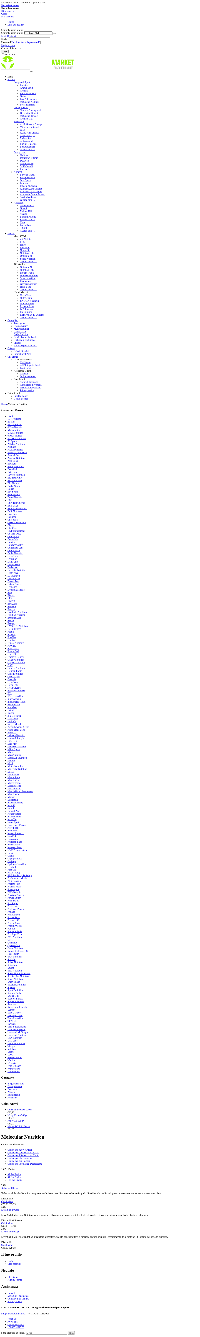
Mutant (11, 797)
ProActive (13, 906)
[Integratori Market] (37, 68)
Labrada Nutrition (16, 735)
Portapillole (25, 225)
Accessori (18, 202)
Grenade (12, 679)
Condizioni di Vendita (31, 384)
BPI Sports (13, 491)
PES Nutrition (14, 881)
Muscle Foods (14, 783)
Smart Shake (14, 981)
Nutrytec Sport (15, 847)
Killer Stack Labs (16, 729)
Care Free (12, 514)
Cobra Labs (13, 536)
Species (11, 987)
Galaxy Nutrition (16, 659)
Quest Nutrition (15, 948)
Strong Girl (13, 996)
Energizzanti (20, 152)
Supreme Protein (16, 1001)
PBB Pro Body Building (32, 314)
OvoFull (12, 867)
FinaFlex (12, 637)
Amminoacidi (26, 88)
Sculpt (11, 967)
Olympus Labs (15, 858)
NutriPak (12, 836)
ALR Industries (15, 449)
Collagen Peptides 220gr (20, 1109)
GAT (10, 665)
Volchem (12, 1049)
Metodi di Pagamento (30, 387)
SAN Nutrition (15, 956)
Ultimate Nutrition (29, 275)
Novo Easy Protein (17, 825)
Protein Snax (14, 923)
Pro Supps (13, 903)
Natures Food (14, 816)
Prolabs (11, 911)
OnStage (12, 861)
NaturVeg (12, 819)
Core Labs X (14, 550)
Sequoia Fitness (15, 998)
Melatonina (25, 138)
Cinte (22, 222)
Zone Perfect (14, 1071)
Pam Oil (12, 869)
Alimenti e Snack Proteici (32, 194)
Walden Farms (15, 1057)
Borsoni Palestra (28, 216)
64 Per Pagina (14, 1177)
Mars (10, 752)
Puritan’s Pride (15, 931)
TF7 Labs (12, 1021)
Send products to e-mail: (13, 1332)
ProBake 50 (13, 900)
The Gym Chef (15, 1015)
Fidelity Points (21, 396)
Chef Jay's (13, 519)
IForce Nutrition (15, 696)
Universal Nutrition (17, 1035)
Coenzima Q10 (27, 135)
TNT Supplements (17, 1026)
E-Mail (4, 39)
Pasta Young (14, 872)
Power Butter (14, 897)
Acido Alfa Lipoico (29, 132)
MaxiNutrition (15, 755)
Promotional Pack (22, 354)
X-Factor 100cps (9, 1188)
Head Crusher (14, 687)
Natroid (11, 805)
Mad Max (12, 743)
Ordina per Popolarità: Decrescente (25, 1163)
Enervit (11, 601)
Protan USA (14, 920)
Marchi (11, 233)
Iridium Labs (14, 704)
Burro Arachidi (27, 177)
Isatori (23, 244)
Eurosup (12, 606)
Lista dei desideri (16, 24)
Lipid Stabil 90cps (10, 1209)
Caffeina (24, 155)
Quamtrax (12, 942)
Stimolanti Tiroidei (29, 116)
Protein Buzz (14, 917)
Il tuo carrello (7, 11)
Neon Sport (13, 822)
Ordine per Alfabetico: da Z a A (23, 1155)
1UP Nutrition (27, 303)
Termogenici (20, 323)
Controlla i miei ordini (12, 33)
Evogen (11, 623)
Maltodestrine (26, 163)
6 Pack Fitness (15, 435)
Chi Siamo (13, 356)
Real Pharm (13, 953)
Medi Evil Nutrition (17, 757)
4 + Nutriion (26, 239)
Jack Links (13, 718)
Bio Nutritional (15, 480)
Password (6, 42)
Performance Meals (17, 878)
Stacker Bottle (14, 993)
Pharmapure (26, 281)
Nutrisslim (13, 839)
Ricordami (9, 54)
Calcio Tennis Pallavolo (25, 337)
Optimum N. (26, 256)
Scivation (12, 965)
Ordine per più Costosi (19, 1161)
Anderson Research (17, 452)
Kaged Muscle (15, 724)
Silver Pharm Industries (19, 973)
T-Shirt (23, 228)
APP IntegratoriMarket (31, 365)
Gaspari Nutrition (28, 284)
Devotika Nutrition (17, 570)
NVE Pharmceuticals (18, 850)
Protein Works (27, 272)
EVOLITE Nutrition (18, 626)
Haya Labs (25, 286)
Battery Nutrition (16, 466)
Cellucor (12, 517)
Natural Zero (14, 811)
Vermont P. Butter (16, 1043)
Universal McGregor (18, 1032)
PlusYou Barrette (16, 895)
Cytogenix (13, 556)
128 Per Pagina (15, 1180)
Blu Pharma (13, 483)
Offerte (11, 348)
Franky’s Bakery (16, 657)
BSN (10, 500)
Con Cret (12, 542)
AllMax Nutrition (16, 444)
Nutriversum (26, 298)
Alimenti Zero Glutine (31, 191)
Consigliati (13, 320)
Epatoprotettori (27, 146)
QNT (10, 939)
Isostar (11, 713)
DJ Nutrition (14, 575)
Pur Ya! (11, 928)
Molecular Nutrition (17, 769)
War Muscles (14, 1068)
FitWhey (12, 645)
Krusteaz (12, 732)
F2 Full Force (14, 629)
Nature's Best (14, 813)
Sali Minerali (26, 166)
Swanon (12, 1004)
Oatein (11, 853)
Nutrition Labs (27, 253)
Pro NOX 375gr (16, 1120)
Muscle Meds (14, 785)
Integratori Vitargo (29, 158)
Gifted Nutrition (15, 673)
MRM (11, 771)
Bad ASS (12, 463)
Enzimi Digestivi (28, 144)
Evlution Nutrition (16, 615)
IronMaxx (12, 707)
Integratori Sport (22, 82)
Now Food (13, 827)
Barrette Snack (27, 174)
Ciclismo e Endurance (24, 340)
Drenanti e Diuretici (30, 113)
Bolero (11, 489)
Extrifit (11, 620)
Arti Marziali (20, 331)
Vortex (11, 1052)
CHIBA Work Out (17, 522)
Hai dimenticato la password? (25, 42)
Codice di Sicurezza (11, 48)
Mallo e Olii (26, 211)
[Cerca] (31, 71)
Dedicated (13, 567)
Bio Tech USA (15, 477)
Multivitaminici (21, 328)
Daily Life (13, 561)
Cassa (4, 13)
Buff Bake (13, 505)
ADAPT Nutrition (17, 438)
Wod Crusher (14, 1066)
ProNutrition (26, 312)
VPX (10, 1054)
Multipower (13, 774)
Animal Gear (14, 455)
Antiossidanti (26, 141)
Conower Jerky (15, 545)
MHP (10, 763)
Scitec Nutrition (27, 258)
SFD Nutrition (15, 970)
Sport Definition (15, 990)
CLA (22, 130)
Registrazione (8, 45)
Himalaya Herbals (16, 690)
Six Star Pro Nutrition (18, 976)
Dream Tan (13, 581)
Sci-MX (11, 959)
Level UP (25, 247)
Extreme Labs (27, 306)
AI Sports (12, 441)
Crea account (14, 1263)
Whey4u (12, 1063)
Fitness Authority (16, 643)
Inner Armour (14, 699)
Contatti (24, 373)
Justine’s (12, 721)
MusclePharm (14, 788)
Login (4, 36)
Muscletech (13, 794)
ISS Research (14, 715)
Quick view (7, 1201)
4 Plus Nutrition (15, 427)
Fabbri (11, 631)
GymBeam (13, 682)
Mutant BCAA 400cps (19, 1126)
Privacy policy (27, 390)
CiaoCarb (12, 528)
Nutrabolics (13, 830)
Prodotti (11, 79)
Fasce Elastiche (27, 219)
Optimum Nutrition (17, 864)
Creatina (24, 90)
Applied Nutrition (16, 458)
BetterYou (13, 472)
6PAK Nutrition (15, 433)
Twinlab (12, 1024)
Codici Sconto (21, 398)
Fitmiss (11, 640)
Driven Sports (14, 584)
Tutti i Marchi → (28, 261)
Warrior (11, 1060)
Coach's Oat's (14, 533)
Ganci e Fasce (27, 205)
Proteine (24, 85)
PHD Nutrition (15, 892)
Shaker (23, 214)
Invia (71, 1333)
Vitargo (11, 1046)
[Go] (54, 33)
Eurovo (11, 609)
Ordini (11, 22)
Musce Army (14, 777)
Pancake (24, 183)
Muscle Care (14, 780)
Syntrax (11, 1010)
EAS (10, 592)
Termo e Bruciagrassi (30, 110)
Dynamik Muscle (16, 589)
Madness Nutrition (17, 746)
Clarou (11, 525)
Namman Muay (15, 802)
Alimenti (18, 172)
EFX (22, 242)
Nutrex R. (25, 250)
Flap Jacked (13, 648)
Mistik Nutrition (15, 766)
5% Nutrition (14, 430)
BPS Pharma (26, 309)
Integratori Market (16, 701)
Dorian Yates (14, 578)
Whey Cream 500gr (17, 1115)
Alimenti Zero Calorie (31, 188)
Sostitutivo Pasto (28, 197)
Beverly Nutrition (16, 475)
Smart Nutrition (15, 979)
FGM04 (11, 634)
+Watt (10, 416)
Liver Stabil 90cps (10, 1231)
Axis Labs (13, 461)
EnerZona (12, 603)
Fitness (17, 342)
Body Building (21, 334)
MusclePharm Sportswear (20, 791)
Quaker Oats (14, 945)
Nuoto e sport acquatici (25, 345)
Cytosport (12, 559)
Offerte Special (21, 351)
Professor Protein (16, 909)
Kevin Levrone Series (18, 727)
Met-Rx (11, 760)
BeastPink (13, 469)
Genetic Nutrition (16, 668)
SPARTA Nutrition (29, 300)
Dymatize (12, 587)
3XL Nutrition (15, 424)
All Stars (12, 447)
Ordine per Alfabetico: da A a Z (23, 1152)
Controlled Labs (15, 547)
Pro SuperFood (15, 934)
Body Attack (14, 486)
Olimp (11, 855)
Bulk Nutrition (15, 511)
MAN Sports (14, 749)
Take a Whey (14, 1012)
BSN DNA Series (16, 503)
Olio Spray (25, 180)
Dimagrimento (21, 107)
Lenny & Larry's (16, 738)
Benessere (19, 121)
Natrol (11, 808)
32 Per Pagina (14, 1174)
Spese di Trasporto (29, 382)
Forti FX (12, 654)
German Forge (15, 671)
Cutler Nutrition (15, 553)
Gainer (23, 96)
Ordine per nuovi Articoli (20, 1149)
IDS (10, 693)
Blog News (25, 368)
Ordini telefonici (28, 376)
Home (4, 404)
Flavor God (13, 651)
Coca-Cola (25, 295)
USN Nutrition (15, 1038)
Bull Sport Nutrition (17, 508)
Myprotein (13, 799)
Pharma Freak (14, 886)
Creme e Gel (26, 118)
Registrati (12, 36)
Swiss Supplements (17, 1007)
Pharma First (14, 883)
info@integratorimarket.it (13, 1313)
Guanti (23, 208)
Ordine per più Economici (20, 1158)
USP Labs (13, 1040)
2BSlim (11, 421)
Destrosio (24, 160)
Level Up (12, 741)
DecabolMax (14, 564)
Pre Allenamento (28, 93)
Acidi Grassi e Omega (31, 124)
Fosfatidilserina (27, 104)
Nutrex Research (16, 833)
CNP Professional (16, 531)
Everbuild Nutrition (17, 612)
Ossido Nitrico (21, 326)
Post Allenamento (28, 99)
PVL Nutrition (15, 937)
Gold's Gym (14, 676)
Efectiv (11, 595)
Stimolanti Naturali (29, 102)
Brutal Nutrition (15, 497)
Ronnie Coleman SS (18, 951)
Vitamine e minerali (29, 127)
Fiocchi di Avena (28, 186)
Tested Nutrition (15, 1018)
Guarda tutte (27, 149)
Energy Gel (25, 169)
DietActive (13, 573)
